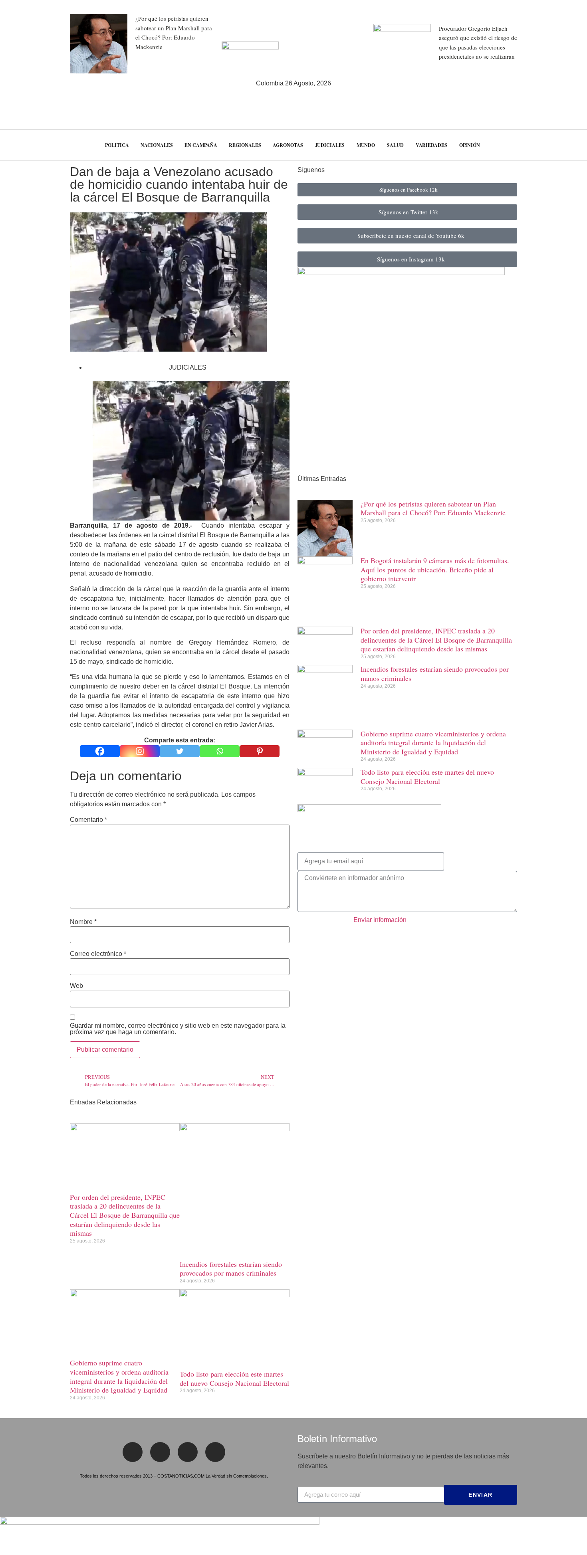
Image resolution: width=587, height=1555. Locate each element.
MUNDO (366, 145)
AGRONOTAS (288, 145)
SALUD (395, 145)
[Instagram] (140, 751)
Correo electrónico (98, 954)
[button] (566, 145)
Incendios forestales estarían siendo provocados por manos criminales (231, 1268)
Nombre (83, 922)
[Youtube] (215, 1452)
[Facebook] (100, 751)
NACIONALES (157, 145)
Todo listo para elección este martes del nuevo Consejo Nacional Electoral (234, 1378)
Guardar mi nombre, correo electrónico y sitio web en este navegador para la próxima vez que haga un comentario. (178, 1029)
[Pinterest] (260, 751)
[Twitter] (180, 751)
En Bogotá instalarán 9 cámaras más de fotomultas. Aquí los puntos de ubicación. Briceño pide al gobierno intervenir (435, 569)
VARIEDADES (431, 145)
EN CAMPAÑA (200, 145)
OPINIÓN (469, 145)
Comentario (88, 820)
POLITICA (117, 145)
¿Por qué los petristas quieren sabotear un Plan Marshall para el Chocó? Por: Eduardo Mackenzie (433, 508)
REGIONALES (245, 145)
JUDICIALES (330, 145)
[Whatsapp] (220, 751)
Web (76, 986)
